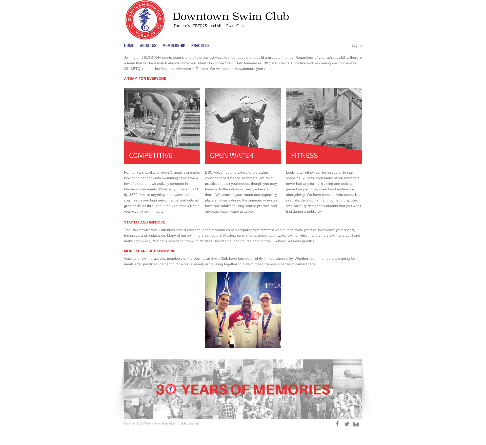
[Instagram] (356, 423)
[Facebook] (337, 423)
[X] (346, 423)
